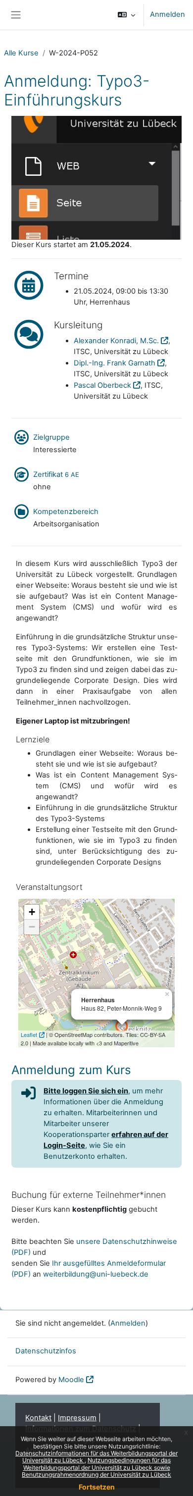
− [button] (32, 927)
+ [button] (32, 912)
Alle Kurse (21, 53)
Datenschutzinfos (45, 1350)
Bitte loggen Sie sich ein (86, 1090)
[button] (126, 15)
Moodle (71, 1379)
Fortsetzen (97, 1487)
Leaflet (29, 1034)
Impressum (77, 1417)
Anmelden (167, 14)
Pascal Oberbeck (102, 385)
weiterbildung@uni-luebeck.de (95, 1274)
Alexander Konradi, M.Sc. (116, 340)
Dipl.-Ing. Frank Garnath (114, 363)
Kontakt (38, 1417)
